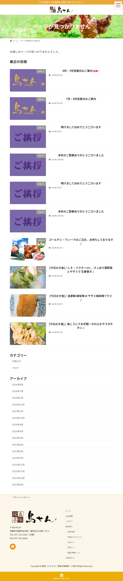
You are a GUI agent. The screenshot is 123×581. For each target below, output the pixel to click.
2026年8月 (17, 384)
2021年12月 (18, 464)
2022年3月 (17, 451)
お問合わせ (70, 558)
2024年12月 (18, 418)
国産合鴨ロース (73, 553)
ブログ (15, 368)
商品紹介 (69, 526)
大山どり (71, 542)
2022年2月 (17, 458)
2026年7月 (17, 391)
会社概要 (69, 516)
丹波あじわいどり (74, 537)
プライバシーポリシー (22, 497)
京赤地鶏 (71, 532)
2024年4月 (17, 424)
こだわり (69, 521)
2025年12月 (18, 404)
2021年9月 (17, 484)
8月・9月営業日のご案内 (81, 70)
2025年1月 (17, 411)
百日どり (71, 547)
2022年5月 (17, 438)
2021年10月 (18, 478)
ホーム (68, 511)
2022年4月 (17, 444)
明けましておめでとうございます (81, 127)
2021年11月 (18, 471)
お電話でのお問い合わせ (61, 578)
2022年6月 (17, 431)
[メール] (13, 547)
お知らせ (16, 361)
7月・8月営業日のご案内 (81, 99)
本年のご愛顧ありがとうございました (81, 155)
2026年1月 (17, 397)
